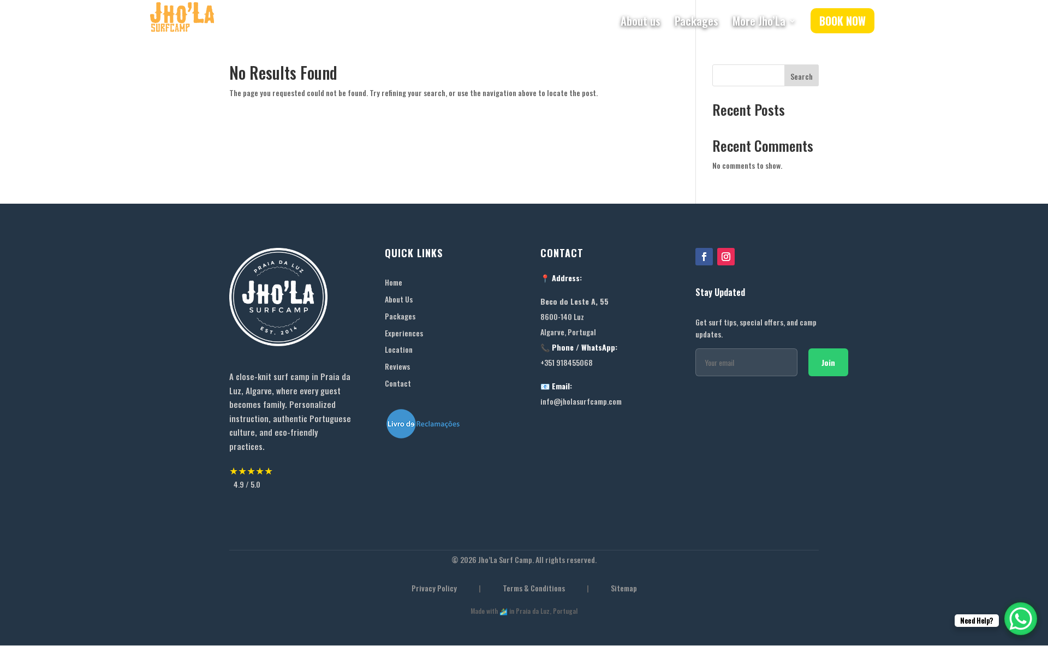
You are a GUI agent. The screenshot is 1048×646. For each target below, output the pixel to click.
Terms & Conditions (534, 588)
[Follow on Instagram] (726, 256)
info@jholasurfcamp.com (581, 401)
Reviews (397, 366)
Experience (402, 333)
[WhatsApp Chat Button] (1020, 618)
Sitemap (624, 588)
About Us (399, 299)
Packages (696, 23)
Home (393, 282)
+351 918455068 (566, 362)
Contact (398, 383)
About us (640, 23)
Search (801, 76)
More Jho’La (759, 23)
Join (828, 362)
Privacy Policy (434, 588)
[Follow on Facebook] (704, 256)
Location (399, 349)
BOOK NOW (842, 21)
